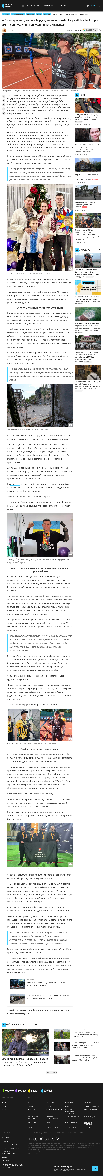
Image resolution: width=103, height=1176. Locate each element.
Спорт (61, 14)
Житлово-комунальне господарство (71, 1111)
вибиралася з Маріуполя (42, 352)
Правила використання (12, 1148)
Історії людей (84, 14)
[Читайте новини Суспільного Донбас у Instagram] (35, 1139)
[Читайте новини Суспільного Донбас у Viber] (47, 1139)
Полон (39, 14)
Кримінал (69, 1102)
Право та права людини (34, 1118)
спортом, (57, 124)
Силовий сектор (72, 1117)
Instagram (24, 1013)
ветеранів (41, 144)
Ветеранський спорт (18, 14)
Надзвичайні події (92, 1106)
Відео (4, 1109)
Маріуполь (47, 14)
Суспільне (64, 1150)
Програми (6, 1160)
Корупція (50, 1102)
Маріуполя (12, 98)
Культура (88, 1102)
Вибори (68, 1106)
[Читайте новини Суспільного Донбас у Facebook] (30, 1139)
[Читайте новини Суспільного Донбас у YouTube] (41, 1139)
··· (80, 5)
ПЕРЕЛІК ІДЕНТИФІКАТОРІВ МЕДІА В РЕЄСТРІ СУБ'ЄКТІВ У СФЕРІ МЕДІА (13, 1166)
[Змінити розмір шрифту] (100, 30)
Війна (39, 6)
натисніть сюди (56, 1152)
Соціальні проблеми (88, 1123)
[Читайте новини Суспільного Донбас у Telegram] (52, 1139)
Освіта (49, 1106)
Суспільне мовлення (11, 1145)
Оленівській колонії (60, 619)
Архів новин (7, 1141)
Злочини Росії (71, 1122)
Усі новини (30, 6)
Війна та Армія (52, 1127)
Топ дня (87, 1127)
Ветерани (6, 14)
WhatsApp (55, 1010)
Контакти (6, 1138)
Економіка (32, 1106)
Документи (7, 1157)
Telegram (44, 1010)
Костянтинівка (49, 6)
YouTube (11, 1013)
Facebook (66, 1010)
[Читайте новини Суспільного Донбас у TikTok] (58, 1139)
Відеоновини (70, 1127)
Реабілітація (30, 14)
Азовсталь (15, 484)
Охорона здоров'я (71, 14)
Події (30, 1102)
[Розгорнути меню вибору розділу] (23, 6)
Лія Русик (10, 30)
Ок (95, 1168)
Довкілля (32, 1109)
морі (63, 279)
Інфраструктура (90, 1109)
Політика (32, 1122)
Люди (4, 1106)
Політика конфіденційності (9, 1152)
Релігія (49, 1122)
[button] (4, 96)
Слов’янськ (62, 6)
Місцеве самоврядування (53, 1118)
